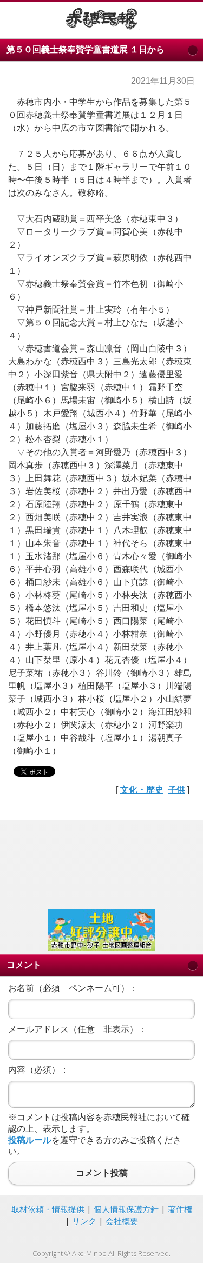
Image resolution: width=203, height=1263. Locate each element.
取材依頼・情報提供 (47, 1209)
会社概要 (122, 1220)
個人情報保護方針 (126, 1209)
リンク (84, 1220)
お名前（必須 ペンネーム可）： (73, 988)
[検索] (186, 18)
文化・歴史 (141, 789)
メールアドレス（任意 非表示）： (77, 1029)
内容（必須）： (38, 1069)
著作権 (180, 1209)
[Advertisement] (101, 863)
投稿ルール (29, 1140)
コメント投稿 (101, 1173)
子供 (176, 789)
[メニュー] (16, 18)
